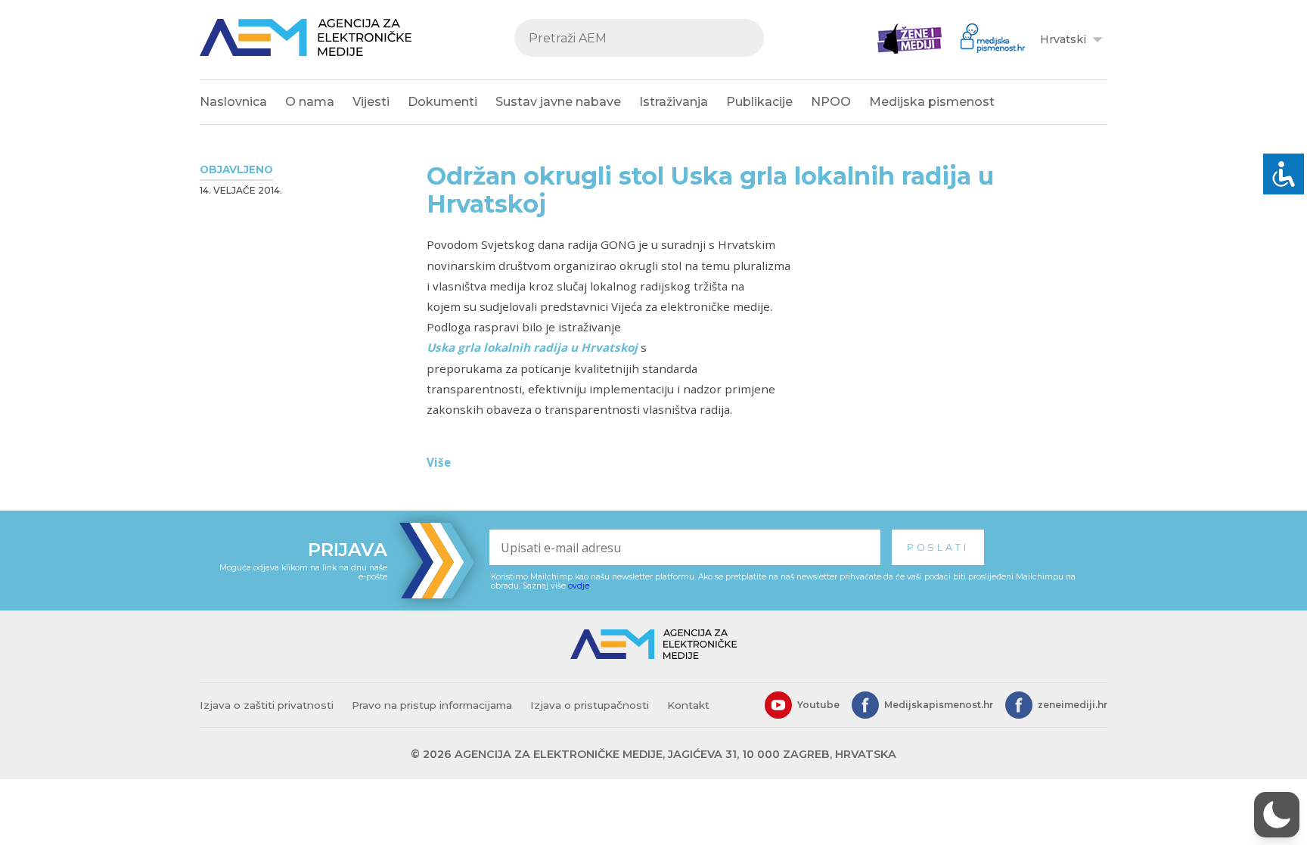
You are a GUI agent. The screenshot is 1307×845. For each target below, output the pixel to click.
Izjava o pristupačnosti (589, 705)
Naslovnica (233, 102)
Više (439, 462)
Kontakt (688, 705)
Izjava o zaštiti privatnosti (267, 705)
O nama (309, 102)
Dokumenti (442, 102)
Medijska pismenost (932, 102)
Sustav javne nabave (558, 102)
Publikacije (759, 102)
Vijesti (371, 102)
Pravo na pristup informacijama (432, 705)
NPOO (831, 102)
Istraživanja (673, 102)
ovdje (578, 586)
